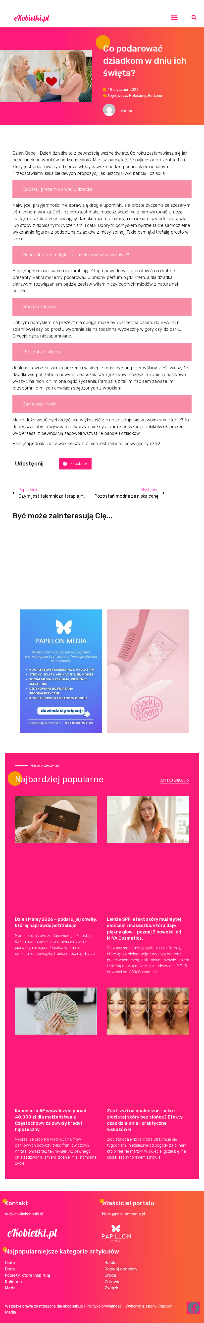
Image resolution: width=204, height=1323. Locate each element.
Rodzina (155, 95)
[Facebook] (193, 1308)
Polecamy (137, 95)
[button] (174, 17)
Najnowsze (117, 95)
